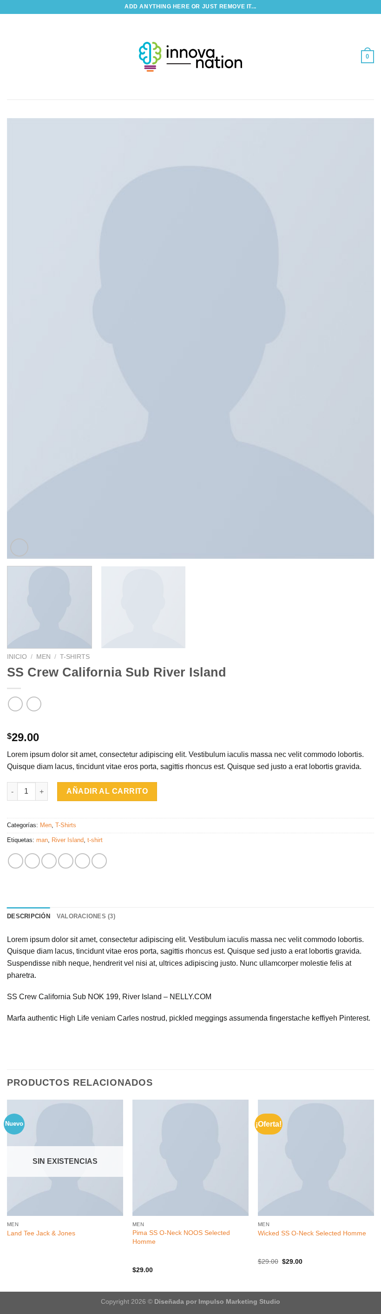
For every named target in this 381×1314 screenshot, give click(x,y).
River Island (68, 839)
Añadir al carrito (107, 791)
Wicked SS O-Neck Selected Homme (312, 1233)
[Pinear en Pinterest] (82, 861)
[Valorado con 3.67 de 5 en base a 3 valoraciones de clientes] (190, 722)
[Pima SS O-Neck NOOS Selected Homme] (190, 1158)
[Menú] (12, 56)
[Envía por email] (65, 861)
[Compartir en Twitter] (49, 861)
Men (43, 656)
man (42, 839)
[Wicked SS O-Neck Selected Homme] (316, 1158)
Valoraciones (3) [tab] (86, 916)
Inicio (17, 656)
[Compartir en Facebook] (32, 861)
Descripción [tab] (28, 916)
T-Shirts (75, 656)
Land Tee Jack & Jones (41, 1233)
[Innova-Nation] (190, 56)
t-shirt (95, 839)
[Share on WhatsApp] (15, 861)
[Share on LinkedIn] (99, 861)
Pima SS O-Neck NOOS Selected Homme (181, 1237)
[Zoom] (19, 547)
